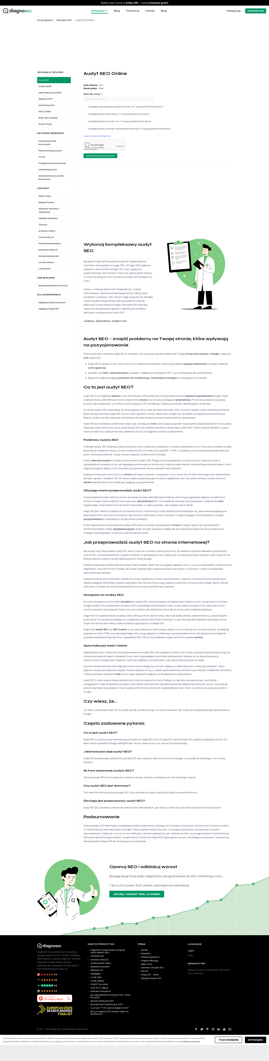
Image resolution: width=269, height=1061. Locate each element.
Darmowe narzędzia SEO (152, 967)
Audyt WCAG (45, 124)
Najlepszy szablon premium (52, 302)
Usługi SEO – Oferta (150, 974)
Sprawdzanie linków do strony (53, 285)
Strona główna (45, 20)
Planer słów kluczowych (50, 150)
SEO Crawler (45, 111)
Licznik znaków (46, 262)
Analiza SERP (45, 86)
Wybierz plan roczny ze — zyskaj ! (134, 2)
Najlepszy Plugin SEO (49, 308)
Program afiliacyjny (149, 960)
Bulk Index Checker (48, 117)
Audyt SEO (44, 80)
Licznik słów (45, 268)
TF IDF (42, 157)
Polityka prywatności (150, 957)
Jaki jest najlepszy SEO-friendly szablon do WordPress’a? (109, 1012)
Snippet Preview (46, 202)
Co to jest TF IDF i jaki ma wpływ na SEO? (110, 1008)
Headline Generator (48, 218)
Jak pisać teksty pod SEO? (102, 1000)
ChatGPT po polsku (99, 984)
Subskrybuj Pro (255, 11)
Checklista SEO (97, 956)
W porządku (255, 1039)
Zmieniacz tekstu (47, 231)
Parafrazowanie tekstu (50, 243)
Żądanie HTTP (46, 99)
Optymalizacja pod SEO (50, 92)
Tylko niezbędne (228, 1039)
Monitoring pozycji (48, 169)
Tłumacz (43, 224)
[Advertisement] (134, 45)
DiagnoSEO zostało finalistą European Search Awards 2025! (107, 951)
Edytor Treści (45, 196)
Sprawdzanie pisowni (49, 256)
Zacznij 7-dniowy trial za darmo (136, 894)
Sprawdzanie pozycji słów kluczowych (51, 177)
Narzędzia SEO (64, 20)
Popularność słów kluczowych (47, 143)
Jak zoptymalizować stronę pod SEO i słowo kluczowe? (110, 996)
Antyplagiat (96, 973)
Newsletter (146, 953)
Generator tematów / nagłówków (49, 210)
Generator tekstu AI (48, 249)
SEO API (144, 971)
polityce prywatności (191, 1041)
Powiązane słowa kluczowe (52, 163)
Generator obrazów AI (101, 991)
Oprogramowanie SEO (151, 978)
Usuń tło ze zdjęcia (99, 987)
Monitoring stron (47, 105)
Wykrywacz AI (97, 970)
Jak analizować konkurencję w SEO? (107, 1004)
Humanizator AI (46, 237)
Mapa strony (146, 964)
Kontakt (144, 950)
